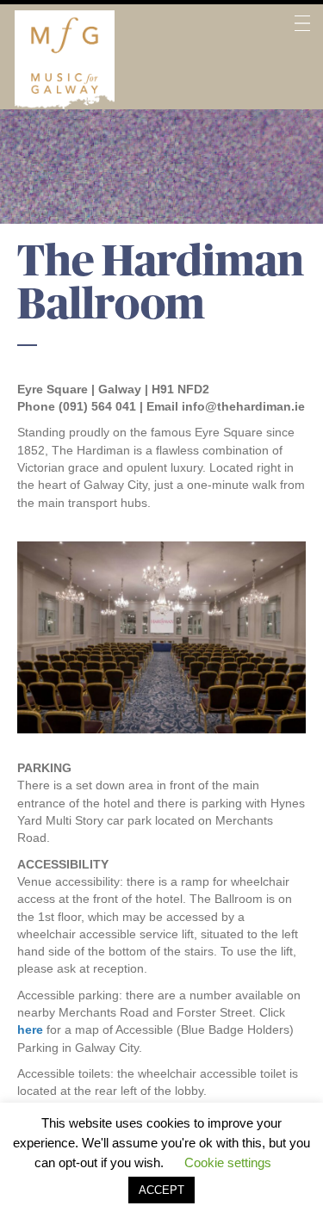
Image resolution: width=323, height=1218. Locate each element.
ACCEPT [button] (161, 1190)
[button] (302, 60)
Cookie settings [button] (227, 1162)
